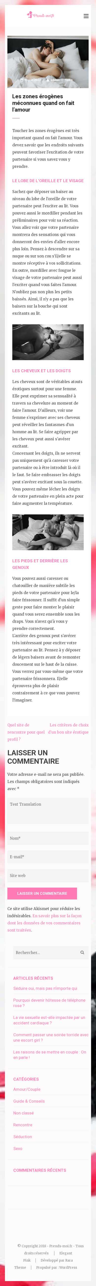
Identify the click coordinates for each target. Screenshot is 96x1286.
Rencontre (22, 1124)
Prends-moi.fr (60, 1246)
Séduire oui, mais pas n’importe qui (45, 988)
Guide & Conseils (29, 1101)
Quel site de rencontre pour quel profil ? (26, 732)
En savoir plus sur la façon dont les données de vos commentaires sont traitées (44, 923)
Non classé (23, 1113)
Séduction (22, 1136)
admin (54, 80)
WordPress (68, 1268)
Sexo (69, 80)
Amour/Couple (26, 1089)
